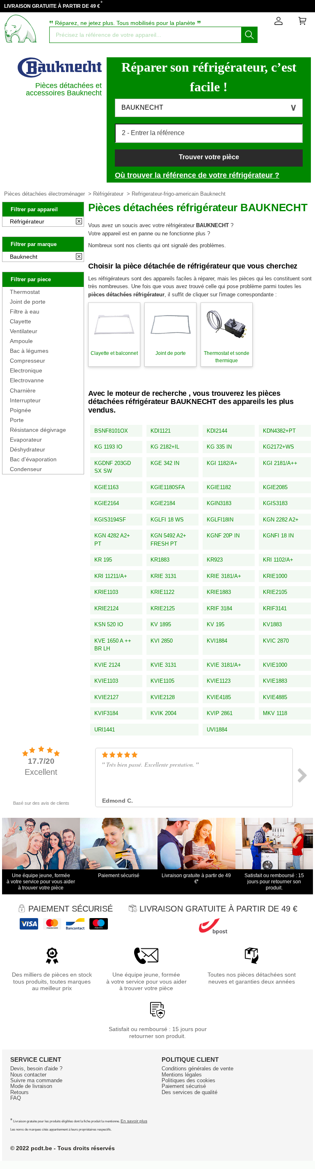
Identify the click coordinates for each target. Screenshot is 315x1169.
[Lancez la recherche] (249, 35)
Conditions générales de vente (197, 1068)
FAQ (15, 1098)
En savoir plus (134, 1121)
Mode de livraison (31, 1086)
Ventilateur (23, 331)
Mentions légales (182, 1075)
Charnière (23, 390)
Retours (19, 1092)
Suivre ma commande (36, 1080)
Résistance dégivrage (38, 430)
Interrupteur (25, 400)
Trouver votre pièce (209, 156)
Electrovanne (27, 380)
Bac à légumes (29, 351)
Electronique (26, 370)
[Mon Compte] (278, 22)
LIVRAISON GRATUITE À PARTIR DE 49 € (52, 6)
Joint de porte (28, 301)
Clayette (20, 321)
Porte (17, 420)
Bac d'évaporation (33, 459)
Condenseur (26, 469)
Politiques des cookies (188, 1080)
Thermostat (25, 292)
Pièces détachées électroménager (44, 194)
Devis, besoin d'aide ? (36, 1068)
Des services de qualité (189, 1092)
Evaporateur (26, 439)
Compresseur (27, 360)
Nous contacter (28, 1075)
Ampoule (21, 341)
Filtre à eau (24, 311)
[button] (209, 108)
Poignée (20, 410)
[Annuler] (79, 222)
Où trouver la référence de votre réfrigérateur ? (197, 175)
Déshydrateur (27, 449)
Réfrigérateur (108, 194)
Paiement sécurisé (184, 1086)
